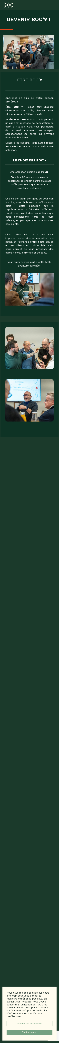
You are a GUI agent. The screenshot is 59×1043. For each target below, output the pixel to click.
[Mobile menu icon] (50, 5)
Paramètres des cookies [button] (29, 1023)
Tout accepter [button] (29, 1032)
